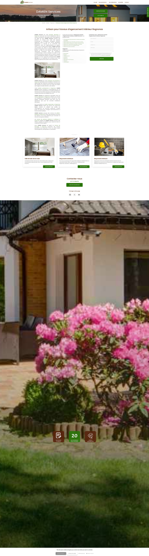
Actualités (120, 2)
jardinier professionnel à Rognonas (47, 88)
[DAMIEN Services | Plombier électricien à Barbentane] (26, 2)
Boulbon (65, 54)
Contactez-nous (100, 11)
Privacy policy (90, 553)
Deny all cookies (72, 553)
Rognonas (52, 22)
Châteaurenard (67, 55)
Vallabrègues (66, 61)
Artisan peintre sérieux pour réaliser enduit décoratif (74, 43)
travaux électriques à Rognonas (42, 97)
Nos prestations (102, 2)
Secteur (47, 22)
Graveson (65, 57)
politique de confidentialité (105, 55)
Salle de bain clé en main (32, 158)
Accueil (95, 2)
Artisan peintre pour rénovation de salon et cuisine (73, 41)
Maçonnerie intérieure (100, 158)
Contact (127, 2)
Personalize (82, 553)
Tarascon (65, 60)
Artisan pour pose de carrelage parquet (71, 45)
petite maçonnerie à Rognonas (52, 104)
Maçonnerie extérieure (66, 158)
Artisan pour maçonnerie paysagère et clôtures (73, 44)
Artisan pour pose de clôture (69, 46)
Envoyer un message (74, 185)
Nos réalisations (113, 2)
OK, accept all (61, 553)
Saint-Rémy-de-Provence (69, 59)
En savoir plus (48, 166)
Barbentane (66, 53)
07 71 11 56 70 (101, 15)
